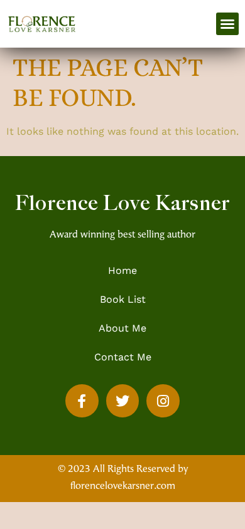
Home (122, 270)
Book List (123, 299)
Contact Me (122, 357)
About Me (122, 328)
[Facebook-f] (82, 400)
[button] (227, 24)
